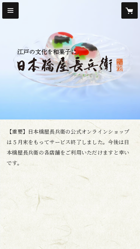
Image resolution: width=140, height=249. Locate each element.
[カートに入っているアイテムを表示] (129, 10)
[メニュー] (10, 10)
